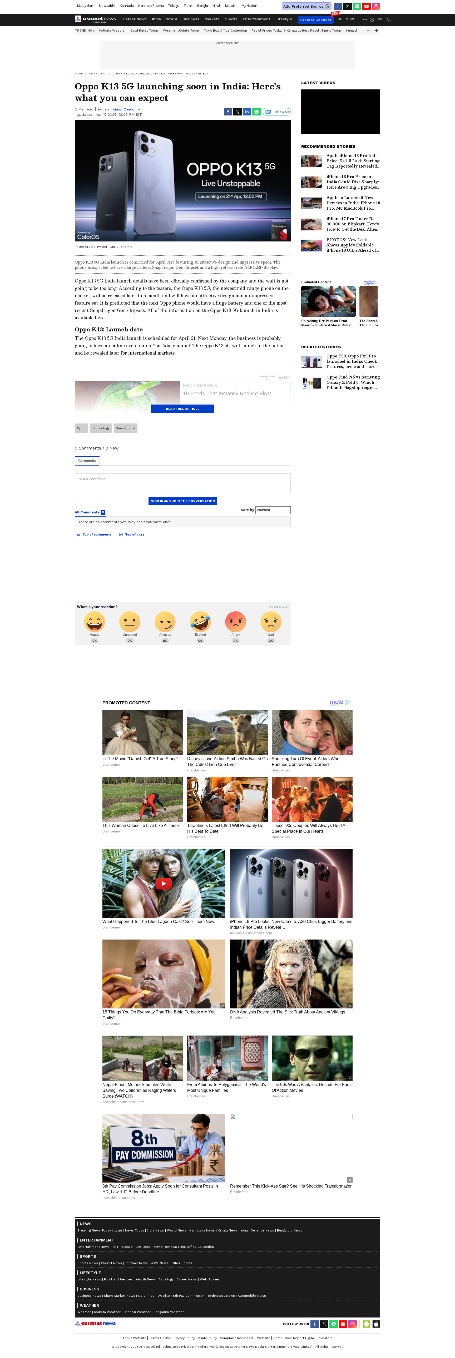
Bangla (202, 6)
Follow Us (281, 112)
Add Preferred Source (303, 6)
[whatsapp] (357, 6)
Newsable (107, 6)
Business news (89, 1296)
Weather (84, 1312)
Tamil (188, 6)
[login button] (373, 19)
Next (376, 30)
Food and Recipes (118, 1279)
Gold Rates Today (144, 30)
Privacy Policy (184, 1338)
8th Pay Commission (189, 1296)
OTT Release (122, 1247)
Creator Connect (315, 20)
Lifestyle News (89, 1279)
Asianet (95, 1323)
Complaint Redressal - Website (245, 1338)
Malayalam (86, 6)
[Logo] (97, 20)
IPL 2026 (347, 19)
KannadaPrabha (151, 6)
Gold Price (146, 1296)
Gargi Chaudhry (126, 109)
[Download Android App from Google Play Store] (366, 1324)
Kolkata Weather (112, 30)
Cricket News (111, 1263)
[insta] (376, 6)
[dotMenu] (365, 20)
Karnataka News (202, 1230)
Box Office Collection (197, 1247)
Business (190, 19)
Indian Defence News (257, 1230)
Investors (325, 1338)
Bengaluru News (289, 1230)
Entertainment (256, 19)
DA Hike (163, 1296)
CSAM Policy (207, 1338)
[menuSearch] (389, 20)
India (156, 19)
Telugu (173, 6)
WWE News (160, 1263)
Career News (186, 1279)
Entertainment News (93, 1247)
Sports (231, 19)
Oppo (81, 428)
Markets (212, 19)
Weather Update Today (181, 30)
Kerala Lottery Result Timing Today (314, 30)
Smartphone (125, 428)
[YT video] (366, 6)
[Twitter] (347, 6)
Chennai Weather (137, 1312)
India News (155, 1230)
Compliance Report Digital (294, 1338)
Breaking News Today (94, 1230)
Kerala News (228, 1230)
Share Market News (119, 1296)
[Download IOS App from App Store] (376, 1324)
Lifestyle (283, 19)
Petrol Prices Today (266, 30)
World (171, 19)
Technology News (221, 1296)
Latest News (135, 19)
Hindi (216, 6)
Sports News (87, 1263)
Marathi (231, 6)
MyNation (249, 6)
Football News (136, 1263)
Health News (146, 1279)
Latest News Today (129, 1230)
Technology (101, 428)
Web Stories (210, 1279)
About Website (134, 1338)
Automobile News (252, 1296)
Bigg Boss (143, 1247)
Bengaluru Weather (169, 1312)
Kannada (127, 6)
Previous (368, 30)
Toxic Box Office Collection (225, 30)
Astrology (166, 1279)
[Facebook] (338, 6)
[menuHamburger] (380, 19)
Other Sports (181, 1263)
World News (176, 1230)
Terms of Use (160, 1338)
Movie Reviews (165, 1247)
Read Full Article (183, 409)
